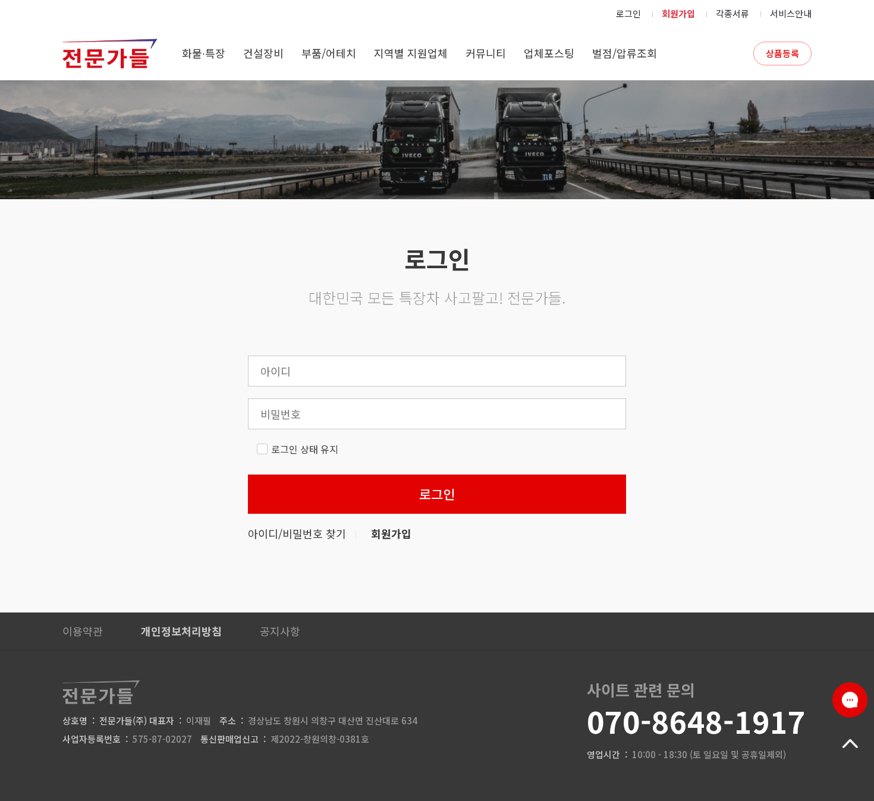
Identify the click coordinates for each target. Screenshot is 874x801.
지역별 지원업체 (411, 53)
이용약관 (82, 631)
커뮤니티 (486, 53)
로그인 (628, 13)
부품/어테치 (328, 53)
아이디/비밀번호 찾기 (297, 533)
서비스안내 (791, 13)
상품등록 (782, 53)
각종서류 (732, 13)
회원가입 (678, 13)
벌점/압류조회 (624, 53)
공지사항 (280, 631)
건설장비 (263, 53)
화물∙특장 (203, 53)
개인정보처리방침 (181, 631)
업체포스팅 (549, 53)
